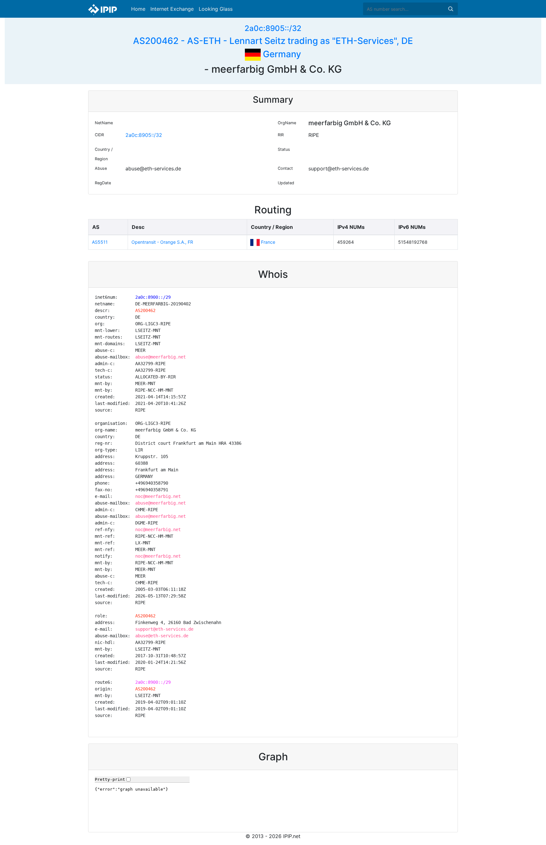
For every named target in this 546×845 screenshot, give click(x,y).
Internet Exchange (172, 9)
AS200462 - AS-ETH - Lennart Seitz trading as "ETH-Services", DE (273, 40)
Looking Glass (216, 9)
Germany (281, 54)
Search (450, 8)
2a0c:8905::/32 (273, 28)
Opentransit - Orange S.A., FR (162, 242)
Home (138, 9)
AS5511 (100, 242)
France (268, 242)
